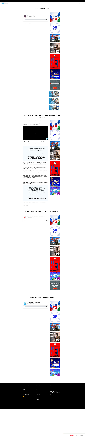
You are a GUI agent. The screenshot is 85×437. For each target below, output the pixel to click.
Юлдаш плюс (38, 394)
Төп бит (24, 389)
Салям (37, 397)
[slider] (35, 19)
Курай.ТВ (37, 399)
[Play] (81, 435)
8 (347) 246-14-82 (55, 391)
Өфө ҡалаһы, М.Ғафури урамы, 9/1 (54, 387)
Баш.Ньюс (24, 387)
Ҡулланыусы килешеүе (26, 394)
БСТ (36, 389)
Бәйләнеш (24, 392)
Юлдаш (37, 392)
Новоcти (37, 387)
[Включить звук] (47, 139)
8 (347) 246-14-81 (58, 392)
